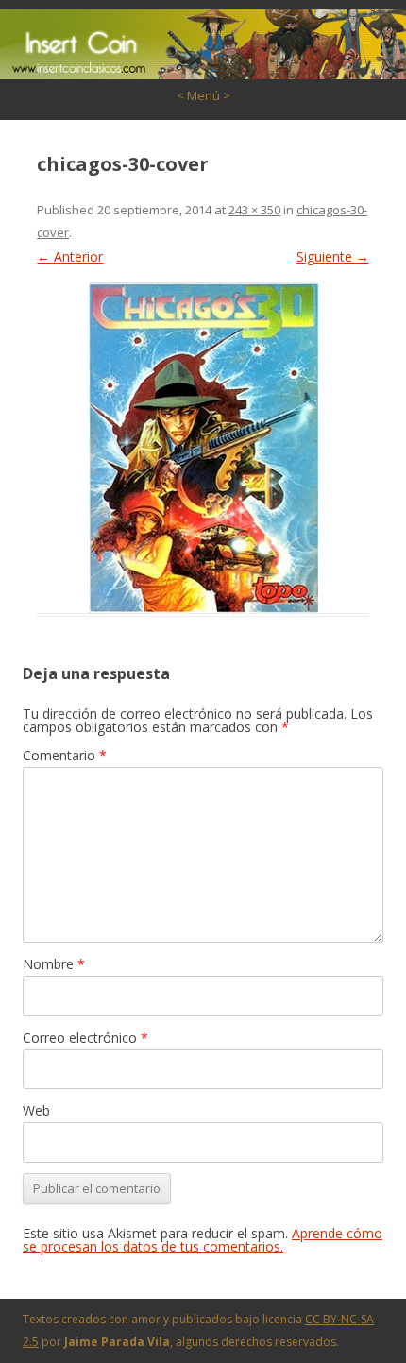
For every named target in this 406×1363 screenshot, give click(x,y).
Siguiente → (332, 256)
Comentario (65, 755)
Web (36, 1110)
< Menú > (203, 95)
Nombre (54, 964)
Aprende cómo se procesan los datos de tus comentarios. (202, 1239)
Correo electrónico (85, 1038)
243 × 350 (254, 209)
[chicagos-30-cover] (203, 447)
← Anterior (70, 256)
